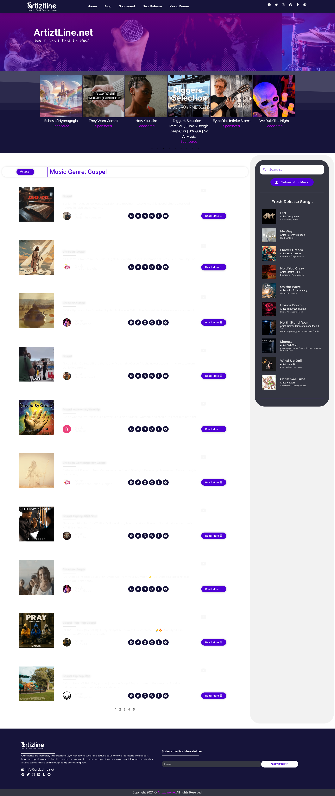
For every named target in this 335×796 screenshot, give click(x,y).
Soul (94, 516)
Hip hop (78, 676)
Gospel (67, 196)
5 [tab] (175, 148)
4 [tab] (169, 148)
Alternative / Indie (289, 219)
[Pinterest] (292, 6)
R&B (87, 516)
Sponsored (61, 126)
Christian (69, 251)
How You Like (146, 121)
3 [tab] (164, 148)
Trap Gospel (88, 622)
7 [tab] (187, 148)
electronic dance (288, 293)
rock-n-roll (80, 409)
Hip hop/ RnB (287, 238)
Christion (69, 303)
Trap (76, 622)
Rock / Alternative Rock (291, 312)
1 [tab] (152, 148)
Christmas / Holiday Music (293, 385)
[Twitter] (278, 6)
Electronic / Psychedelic (292, 256)
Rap (87, 676)
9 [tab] (198, 148)
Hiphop (78, 516)
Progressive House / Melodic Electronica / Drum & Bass (300, 349)
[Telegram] (306, 6)
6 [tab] (181, 148)
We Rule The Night (274, 121)
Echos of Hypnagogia (61, 121)
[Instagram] (285, 6)
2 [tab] (158, 148)
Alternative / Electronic (291, 367)
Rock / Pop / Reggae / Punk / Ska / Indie (299, 331)
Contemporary (86, 462)
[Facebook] (271, 6)
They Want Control (103, 121)
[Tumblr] (299, 6)
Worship (94, 409)
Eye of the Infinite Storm (231, 121)
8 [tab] (193, 148)
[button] (131, 216)
